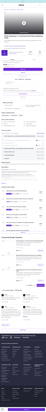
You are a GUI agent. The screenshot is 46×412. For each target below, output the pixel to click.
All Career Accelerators (5, 360)
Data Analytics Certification (4, 376)
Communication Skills (27, 367)
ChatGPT (14, 372)
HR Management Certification (4, 379)
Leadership (36, 349)
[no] (7, 302)
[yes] (5, 302)
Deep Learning (15, 374)
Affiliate (13, 396)
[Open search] (40, 5)
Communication (12, 9)
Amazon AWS (25, 349)
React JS (14, 353)
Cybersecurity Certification (4, 368)
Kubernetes (25, 360)
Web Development (15, 349)
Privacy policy (37, 392)
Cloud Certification (4, 373)
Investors (3, 398)
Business (6, 9)
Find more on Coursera (5, 400)
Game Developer (4, 358)
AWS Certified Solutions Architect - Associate (27, 358)
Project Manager (4, 356)
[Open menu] (2, 5)
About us (3, 390)
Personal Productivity (38, 354)
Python (13, 369)
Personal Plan (13, 53)
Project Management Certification (5, 371)
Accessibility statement (38, 390)
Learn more (33, 90)
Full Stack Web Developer (4, 352)
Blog (2, 396)
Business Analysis (37, 375)
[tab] (12, 59)
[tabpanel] (23, 80)
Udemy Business (16, 335)
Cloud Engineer (4, 354)
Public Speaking (20, 9)
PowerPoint (25, 374)
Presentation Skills (26, 369)
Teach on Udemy (15, 392)
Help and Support (15, 398)
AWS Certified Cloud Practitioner (27, 352)
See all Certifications (5, 381)
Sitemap (36, 394)
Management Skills (38, 351)
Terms (35, 396)
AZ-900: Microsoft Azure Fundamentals (27, 355)
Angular (13, 354)
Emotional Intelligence (38, 356)
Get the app (14, 390)
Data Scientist (4, 349)
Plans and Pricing (15, 394)
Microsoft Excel (37, 368)
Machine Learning (15, 370)
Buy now (23, 72)
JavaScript (14, 351)
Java (13, 356)
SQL (35, 370)
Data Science (14, 367)
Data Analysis (36, 373)
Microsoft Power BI (38, 372)
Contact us (3, 394)
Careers (2, 392)
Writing (24, 372)
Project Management (38, 353)
